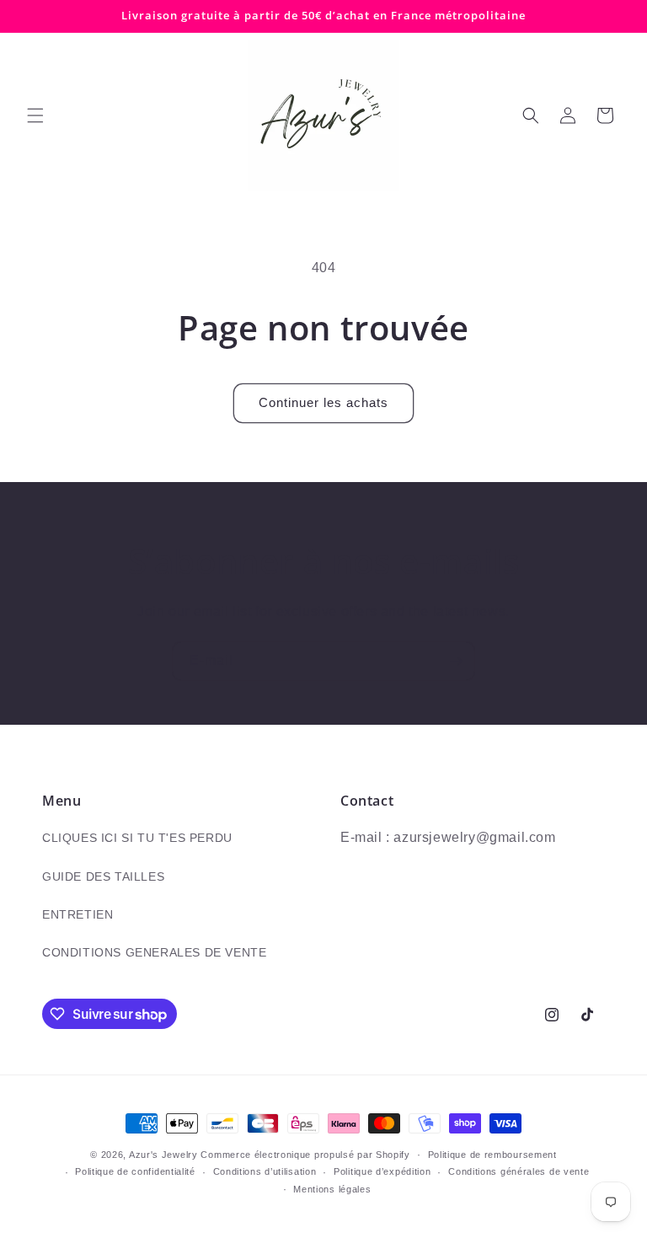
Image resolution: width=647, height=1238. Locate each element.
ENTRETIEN (77, 914)
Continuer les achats (323, 402)
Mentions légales (332, 1189)
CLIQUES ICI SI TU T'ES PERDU (137, 837)
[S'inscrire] (455, 661)
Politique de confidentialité (135, 1171)
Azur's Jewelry (163, 1155)
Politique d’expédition (382, 1171)
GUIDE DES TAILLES (103, 876)
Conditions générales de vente (518, 1171)
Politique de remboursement (492, 1155)
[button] (35, 115)
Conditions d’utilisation (265, 1171)
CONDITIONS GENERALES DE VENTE (154, 952)
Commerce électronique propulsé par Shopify (305, 1155)
